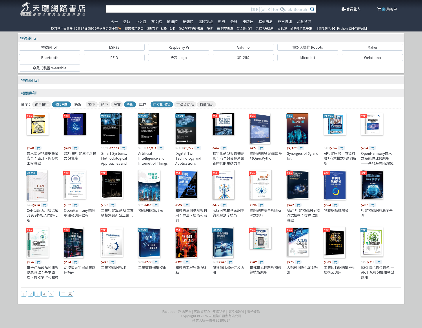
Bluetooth (49, 57)
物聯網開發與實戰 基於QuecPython (266, 156)
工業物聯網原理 (113, 267)
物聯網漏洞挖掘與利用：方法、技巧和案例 (191, 215)
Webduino (372, 57)
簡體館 (172, 21)
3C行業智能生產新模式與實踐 (80, 156)
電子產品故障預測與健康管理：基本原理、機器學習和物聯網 (42, 275)
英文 (117, 104)
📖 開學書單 (224, 28)
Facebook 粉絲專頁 (176, 311)
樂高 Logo (179, 57)
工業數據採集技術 (152, 267)
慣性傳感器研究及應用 (228, 270)
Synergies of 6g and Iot (302, 156)
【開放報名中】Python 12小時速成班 (341, 28)
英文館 (156, 21)
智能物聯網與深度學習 (377, 213)
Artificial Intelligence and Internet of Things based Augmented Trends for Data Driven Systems (153, 166)
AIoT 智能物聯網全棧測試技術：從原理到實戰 (303, 215)
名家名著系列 (265, 28)
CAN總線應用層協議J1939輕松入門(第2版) (42, 215)
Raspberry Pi (179, 47)
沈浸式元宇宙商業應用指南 (80, 270)
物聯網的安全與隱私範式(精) (265, 213)
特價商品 (207, 104)
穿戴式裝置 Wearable (49, 67)
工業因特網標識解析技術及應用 (340, 270)
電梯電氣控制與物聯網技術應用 (265, 270)
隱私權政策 (236, 311)
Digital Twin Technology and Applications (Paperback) (188, 161)
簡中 (104, 104)
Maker (372, 47)
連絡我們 (219, 311)
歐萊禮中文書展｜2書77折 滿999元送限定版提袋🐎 (86, 28)
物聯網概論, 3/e (150, 210)
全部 (129, 104)
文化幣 (282, 28)
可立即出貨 (162, 104)
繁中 (91, 104)
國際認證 (206, 21)
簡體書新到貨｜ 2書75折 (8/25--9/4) (150, 28)
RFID (114, 57)
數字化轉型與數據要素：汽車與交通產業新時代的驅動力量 (228, 158)
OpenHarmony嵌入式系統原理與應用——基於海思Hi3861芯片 (377, 161)
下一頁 (66, 294)
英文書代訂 (244, 28)
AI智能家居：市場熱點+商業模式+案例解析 (340, 158)
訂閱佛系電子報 (301, 28)
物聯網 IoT (29, 38)
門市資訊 (285, 21)
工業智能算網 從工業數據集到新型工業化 (117, 213)
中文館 (140, 21)
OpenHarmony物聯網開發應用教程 (79, 213)
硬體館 (188, 21)
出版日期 (62, 104)
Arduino (243, 47)
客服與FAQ (202, 311)
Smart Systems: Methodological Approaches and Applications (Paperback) (114, 163)
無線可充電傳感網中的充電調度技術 (228, 213)
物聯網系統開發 (336, 210)
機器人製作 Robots (308, 47)
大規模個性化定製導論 (302, 270)
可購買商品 (185, 104)
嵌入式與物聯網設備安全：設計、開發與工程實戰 (42, 158)
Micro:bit (307, 57)
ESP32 (114, 47)
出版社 (248, 21)
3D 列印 (243, 57)
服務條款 (253, 311)
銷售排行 (42, 104)
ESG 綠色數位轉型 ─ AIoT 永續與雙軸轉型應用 (377, 272)
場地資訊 (304, 21)
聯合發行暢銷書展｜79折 (196, 28)
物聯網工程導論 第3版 (190, 270)
